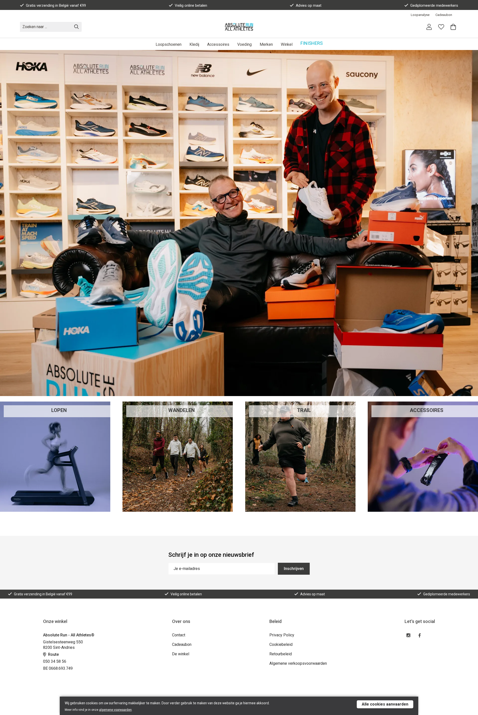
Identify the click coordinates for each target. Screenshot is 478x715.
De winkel (180, 654)
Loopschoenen (168, 44)
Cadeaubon (443, 15)
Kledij (194, 44)
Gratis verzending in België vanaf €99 (56, 5)
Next (470, 223)
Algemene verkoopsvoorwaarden (298, 663)
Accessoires (218, 44)
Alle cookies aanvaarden (385, 704)
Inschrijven (294, 568)
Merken (266, 44)
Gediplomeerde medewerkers (434, 5)
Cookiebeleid (281, 644)
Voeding (244, 44)
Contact (178, 635)
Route (53, 654)
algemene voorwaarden (115, 710)
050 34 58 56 (54, 661)
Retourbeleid (280, 654)
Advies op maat (308, 5)
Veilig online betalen (191, 5)
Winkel (287, 44)
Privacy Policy (281, 635)
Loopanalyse (420, 15)
